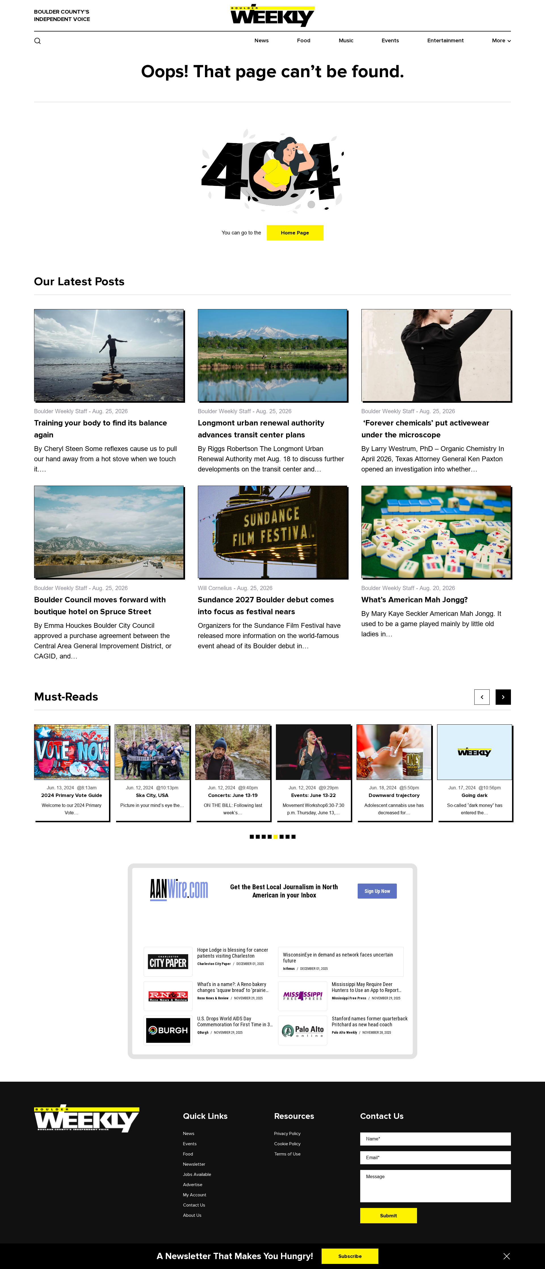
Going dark (395, 795)
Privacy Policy (287, 1133)
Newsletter (194, 1164)
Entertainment (445, 40)
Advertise (192, 1185)
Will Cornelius (215, 588)
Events (390, 40)
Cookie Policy (287, 1144)
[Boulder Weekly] (272, 15)
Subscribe (350, 1256)
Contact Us (194, 1205)
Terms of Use (287, 1154)
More (498, 40)
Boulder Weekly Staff (60, 411)
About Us (192, 1215)
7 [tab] (288, 837)
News (262, 40)
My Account (194, 1195)
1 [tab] (252, 837)
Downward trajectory (314, 795)
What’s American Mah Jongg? (414, 600)
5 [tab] (276, 837)
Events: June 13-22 (233, 795)
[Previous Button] (482, 697)
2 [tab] (258, 837)
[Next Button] (503, 697)
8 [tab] (293, 837)
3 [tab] (264, 837)
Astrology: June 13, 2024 (475, 795)
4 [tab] (270, 837)
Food (304, 40)
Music (346, 40)
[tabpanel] (72, 772)
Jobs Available (197, 1174)
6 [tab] (282, 837)
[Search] (37, 40)
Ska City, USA (72, 795)
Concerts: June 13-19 (153, 795)
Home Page (295, 233)
